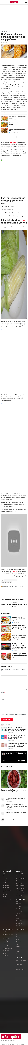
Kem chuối (5, 946)
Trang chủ (3, 31)
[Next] (15, 137)
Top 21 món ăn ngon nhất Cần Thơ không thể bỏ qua (16, 799)
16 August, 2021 (16, 641)
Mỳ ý (17, 934)
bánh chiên (7, 580)
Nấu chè (5, 882)
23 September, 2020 (5, 42)
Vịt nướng (18, 946)
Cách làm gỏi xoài (20, 890)
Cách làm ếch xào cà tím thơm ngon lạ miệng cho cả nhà (16, 813)
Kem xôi (4, 943)
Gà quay (18, 908)
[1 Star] (1, 586)
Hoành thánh (19, 923)
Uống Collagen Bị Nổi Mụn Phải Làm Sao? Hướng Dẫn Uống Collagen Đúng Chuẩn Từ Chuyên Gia (17, 745)
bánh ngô (14, 580)
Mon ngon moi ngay (7, 899)
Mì (3, 875)
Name (3, 692)
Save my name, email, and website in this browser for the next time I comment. (13, 715)
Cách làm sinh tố (20, 893)
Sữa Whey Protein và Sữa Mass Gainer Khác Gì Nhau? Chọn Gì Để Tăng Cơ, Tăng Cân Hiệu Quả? (17, 729)
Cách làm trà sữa (20, 880)
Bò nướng (18, 954)
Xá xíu (17, 916)
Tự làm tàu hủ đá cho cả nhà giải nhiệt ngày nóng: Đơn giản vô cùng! (19, 627)
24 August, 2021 (16, 630)
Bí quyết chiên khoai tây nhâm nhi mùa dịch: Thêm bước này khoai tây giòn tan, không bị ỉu (19, 636)
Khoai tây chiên (6, 938)
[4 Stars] (5, 586)
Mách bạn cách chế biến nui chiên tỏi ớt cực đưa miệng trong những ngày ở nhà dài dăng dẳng (19, 646)
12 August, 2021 (16, 658)
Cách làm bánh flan (20, 878)
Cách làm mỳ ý (19, 873)
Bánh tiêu (5, 953)
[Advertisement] (14, 17)
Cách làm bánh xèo (20, 888)
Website (3, 706)
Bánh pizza (18, 903)
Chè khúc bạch (19, 911)
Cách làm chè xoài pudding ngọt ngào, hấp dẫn (18, 618)
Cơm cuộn (18, 941)
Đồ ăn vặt (8, 31)
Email (3, 699)
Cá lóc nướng (6, 887)
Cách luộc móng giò (20, 885)
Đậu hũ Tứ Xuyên (20, 920)
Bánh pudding (6, 885)
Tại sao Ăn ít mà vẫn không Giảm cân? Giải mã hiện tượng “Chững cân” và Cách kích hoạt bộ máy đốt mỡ (16, 806)
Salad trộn (18, 932)
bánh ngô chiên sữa (6, 582)
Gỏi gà (17, 918)
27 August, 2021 (16, 622)
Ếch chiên (5, 894)
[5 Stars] (6, 586)
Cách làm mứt (19, 883)
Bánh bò (18, 925)
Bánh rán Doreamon (7, 948)
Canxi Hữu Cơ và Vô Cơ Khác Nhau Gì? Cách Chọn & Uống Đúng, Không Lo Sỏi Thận (17, 737)
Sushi (17, 944)
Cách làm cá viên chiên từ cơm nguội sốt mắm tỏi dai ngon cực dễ (19, 655)
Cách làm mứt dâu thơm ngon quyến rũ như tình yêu (10, 791)
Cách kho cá (19, 949)
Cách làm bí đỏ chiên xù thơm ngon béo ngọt (16, 123)
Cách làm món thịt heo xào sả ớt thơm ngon (15, 819)
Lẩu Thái (18, 913)
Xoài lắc (4, 932)
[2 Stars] (3, 586)
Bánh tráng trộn (6, 941)
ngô (24, 219)
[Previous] (13, 137)
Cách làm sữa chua (20, 876)
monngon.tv (13, 142)
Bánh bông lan (6, 950)
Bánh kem (18, 906)
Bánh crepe (5, 955)
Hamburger (5, 878)
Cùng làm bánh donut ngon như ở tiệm (18, 129)
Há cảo (4, 896)
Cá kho (17, 939)
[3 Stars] (4, 586)
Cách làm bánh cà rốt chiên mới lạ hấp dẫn (17, 117)
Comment (4, 674)
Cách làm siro (19, 895)
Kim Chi (4, 880)
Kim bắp (18, 951)
